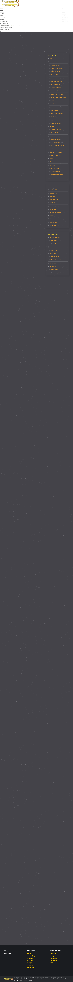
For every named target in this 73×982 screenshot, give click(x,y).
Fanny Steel (52, 196)
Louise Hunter (53, 209)
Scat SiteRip (52, 126)
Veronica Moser (53, 222)
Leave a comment (29, 83)
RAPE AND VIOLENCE (55, 237)
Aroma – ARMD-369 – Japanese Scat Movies (22, 685)
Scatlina (52, 215)
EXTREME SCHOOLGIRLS (57, 174)
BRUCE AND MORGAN (56, 155)
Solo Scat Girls (54, 110)
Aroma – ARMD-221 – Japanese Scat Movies (22, 883)
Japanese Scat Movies (55, 91)
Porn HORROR (30, 958)
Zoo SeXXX (52, 955)
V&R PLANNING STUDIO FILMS (58, 97)
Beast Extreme (53, 958)
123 (26, 939)
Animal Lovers (53, 956)
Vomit (51, 158)
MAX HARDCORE (53, 165)
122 (22, 939)
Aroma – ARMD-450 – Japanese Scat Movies (22, 566)
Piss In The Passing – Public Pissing (22, 171)
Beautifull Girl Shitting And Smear (22, 249)
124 (30, 939)
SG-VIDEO (53, 116)
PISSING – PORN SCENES (56, 152)
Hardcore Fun (30, 965)
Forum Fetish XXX (31, 967)
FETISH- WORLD (30, 960)
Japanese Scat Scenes (56, 120)
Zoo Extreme (53, 962)
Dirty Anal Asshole (55, 107)
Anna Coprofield (53, 190)
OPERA (52, 100)
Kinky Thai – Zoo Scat (56, 123)
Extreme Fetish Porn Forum (33, 956)
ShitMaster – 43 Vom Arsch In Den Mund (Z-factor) (22, 81)
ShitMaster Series (55, 71)
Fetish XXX (29, 964)
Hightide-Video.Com (56, 129)
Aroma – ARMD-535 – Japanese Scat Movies (22, 368)
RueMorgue (54, 250)
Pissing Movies (53, 136)
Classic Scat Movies (56, 87)
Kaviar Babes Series (56, 65)
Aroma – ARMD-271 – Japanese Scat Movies (22, 804)
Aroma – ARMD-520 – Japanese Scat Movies (22, 407)
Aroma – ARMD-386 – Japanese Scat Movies (22, 645)
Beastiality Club (53, 960)
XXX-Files (29, 953)
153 (36, 939)
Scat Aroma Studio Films (11, 291)
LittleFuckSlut (53, 202)
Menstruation (53, 161)
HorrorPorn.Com (57, 272)
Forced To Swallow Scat (56, 78)
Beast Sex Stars (53, 953)
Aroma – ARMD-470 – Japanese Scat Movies (22, 526)
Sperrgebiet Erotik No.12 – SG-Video (22, 128)
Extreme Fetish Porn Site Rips (58, 145)
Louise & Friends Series (56, 68)
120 (14, 939)
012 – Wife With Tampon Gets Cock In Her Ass (22, 213)
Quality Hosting (7, 953)
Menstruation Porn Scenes (10, 216)
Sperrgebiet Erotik (55, 74)
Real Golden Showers (56, 139)
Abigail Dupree (53, 193)
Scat (51, 58)
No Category (14, 83)
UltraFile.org (30, 955)
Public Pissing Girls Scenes (14, 174)
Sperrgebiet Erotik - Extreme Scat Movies (14, 130)
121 (18, 939)
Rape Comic (54, 240)
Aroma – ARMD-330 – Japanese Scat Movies (22, 724)
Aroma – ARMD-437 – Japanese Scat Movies (22, 606)
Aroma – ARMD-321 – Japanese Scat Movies (22, 764)
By (18, 83)
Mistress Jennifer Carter (55, 212)
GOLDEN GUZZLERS (56, 178)
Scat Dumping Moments (57, 81)
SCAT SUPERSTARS (55, 84)
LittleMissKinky (53, 206)
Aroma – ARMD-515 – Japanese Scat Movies (22, 447)
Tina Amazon (53, 219)
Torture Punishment (56, 259)
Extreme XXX (30, 962)
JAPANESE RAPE (55, 256)
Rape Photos (53, 247)
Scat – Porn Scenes (54, 103)
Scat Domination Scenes (57, 113)
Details (22, 95)
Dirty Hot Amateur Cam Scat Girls (14, 251)
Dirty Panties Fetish (55, 142)
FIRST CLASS (54, 149)
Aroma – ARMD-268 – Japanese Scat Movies (22, 843)
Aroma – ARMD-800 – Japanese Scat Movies (22, 288)
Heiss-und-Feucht (54, 199)
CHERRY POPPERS (55, 171)
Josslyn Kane (53, 225)
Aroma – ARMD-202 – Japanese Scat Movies (22, 922)
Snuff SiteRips (54, 269)
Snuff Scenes (53, 266)
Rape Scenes (53, 263)
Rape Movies (53, 253)
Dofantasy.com (56, 243)
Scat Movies (53, 61)
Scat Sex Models (55, 132)
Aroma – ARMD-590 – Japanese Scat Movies (22, 328)
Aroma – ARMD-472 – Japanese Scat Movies (22, 487)
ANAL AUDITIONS (55, 168)
